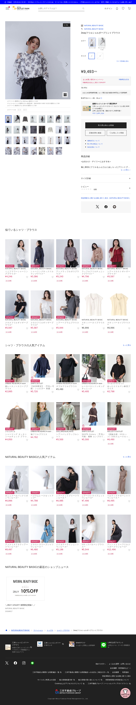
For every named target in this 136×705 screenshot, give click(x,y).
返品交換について (93, 147)
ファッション (38, 630)
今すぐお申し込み (98, 113)
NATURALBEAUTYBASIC (20, 630)
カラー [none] (83, 41)
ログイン (108, 8)
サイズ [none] (83, 56)
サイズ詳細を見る (122, 61)
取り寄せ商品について (95, 144)
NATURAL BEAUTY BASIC (94, 26)
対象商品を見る (124, 79)
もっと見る (125, 170)
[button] (37, 64)
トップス (50, 630)
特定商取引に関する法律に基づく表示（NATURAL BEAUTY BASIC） (106, 198)
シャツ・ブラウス (63, 630)
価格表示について (93, 140)
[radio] (92, 44)
